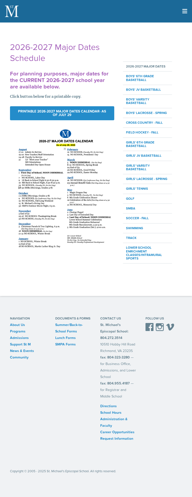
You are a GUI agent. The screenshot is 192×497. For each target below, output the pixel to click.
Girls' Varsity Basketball (138, 167)
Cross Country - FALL (144, 122)
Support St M (20, 344)
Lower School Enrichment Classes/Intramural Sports (144, 253)
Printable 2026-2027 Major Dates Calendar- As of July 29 (62, 113)
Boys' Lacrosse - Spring (146, 113)
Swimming (134, 228)
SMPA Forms (65, 344)
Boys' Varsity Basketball (137, 101)
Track (131, 238)
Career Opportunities (117, 432)
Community (19, 357)
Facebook (150, 328)
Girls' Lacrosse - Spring (146, 179)
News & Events (22, 351)
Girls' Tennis (137, 188)
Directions (108, 406)
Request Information (116, 438)
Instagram (160, 328)
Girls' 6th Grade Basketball (140, 144)
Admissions (19, 338)
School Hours (111, 412)
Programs (18, 331)
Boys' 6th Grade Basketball (140, 78)
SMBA (130, 208)
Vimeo (170, 328)
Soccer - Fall (137, 218)
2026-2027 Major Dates (146, 66)
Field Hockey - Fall (142, 132)
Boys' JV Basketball (143, 90)
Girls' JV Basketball (144, 156)
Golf (130, 198)
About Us (17, 325)
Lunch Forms (65, 338)
